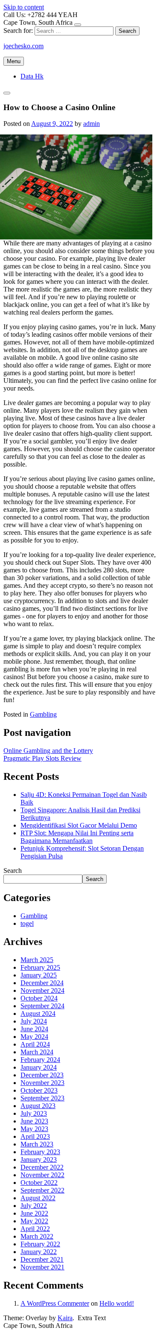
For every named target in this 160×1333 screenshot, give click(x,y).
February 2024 (40, 1059)
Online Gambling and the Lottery (48, 750)
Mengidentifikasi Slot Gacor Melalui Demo (78, 825)
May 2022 (34, 1221)
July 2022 (33, 1205)
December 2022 (42, 1167)
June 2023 (34, 1121)
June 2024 (34, 1029)
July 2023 (33, 1113)
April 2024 (35, 1044)
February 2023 (40, 1151)
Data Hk (32, 76)
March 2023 (36, 1144)
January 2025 (38, 975)
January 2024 (38, 1067)
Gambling (43, 714)
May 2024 (34, 1036)
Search (12, 870)
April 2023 (35, 1136)
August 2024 (37, 1013)
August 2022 (37, 1198)
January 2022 (38, 1251)
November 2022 (42, 1174)
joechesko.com (23, 46)
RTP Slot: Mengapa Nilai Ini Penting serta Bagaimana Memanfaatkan (77, 836)
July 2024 (33, 1021)
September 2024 (42, 1005)
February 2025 (40, 967)
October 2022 (39, 1182)
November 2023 (42, 1082)
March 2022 (36, 1236)
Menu (13, 61)
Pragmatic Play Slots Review (42, 758)
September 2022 (42, 1190)
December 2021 (42, 1259)
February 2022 (40, 1244)
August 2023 (37, 1105)
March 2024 (36, 1052)
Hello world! (116, 1303)
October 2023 (39, 1090)
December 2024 (42, 982)
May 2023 (34, 1128)
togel (27, 923)
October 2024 (39, 998)
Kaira (65, 1317)
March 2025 (36, 959)
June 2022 (34, 1213)
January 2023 (38, 1159)
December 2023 (42, 1075)
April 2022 (35, 1228)
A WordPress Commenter (54, 1303)
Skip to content (23, 7)
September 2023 (42, 1098)
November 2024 (42, 990)
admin (91, 123)
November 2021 (42, 1267)
